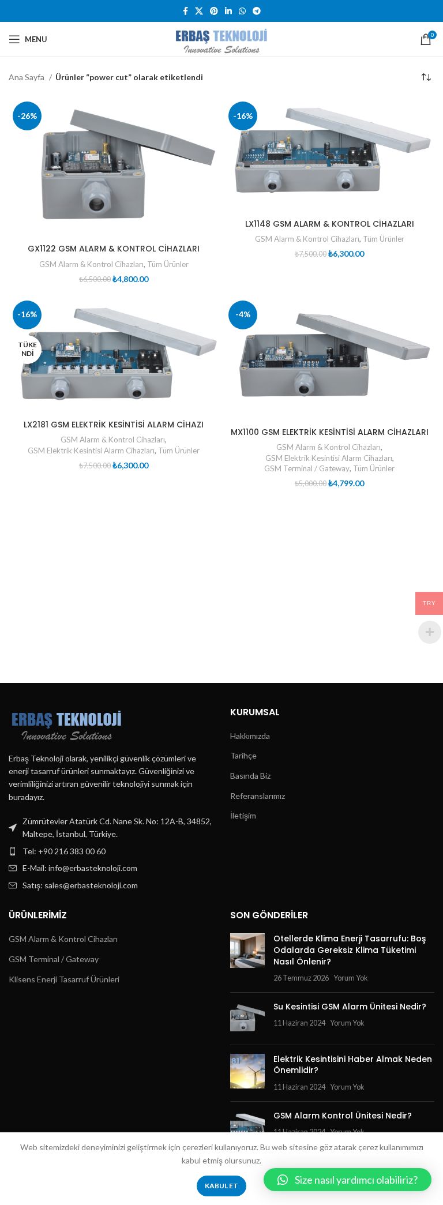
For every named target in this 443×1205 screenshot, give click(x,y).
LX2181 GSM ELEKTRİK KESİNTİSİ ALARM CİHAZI (114, 424)
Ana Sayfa (27, 77)
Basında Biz (250, 775)
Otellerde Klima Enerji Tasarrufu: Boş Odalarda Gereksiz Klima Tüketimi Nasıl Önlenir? (349, 950)
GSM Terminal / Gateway (307, 468)
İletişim (243, 815)
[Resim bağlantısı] (67, 722)
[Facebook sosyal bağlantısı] (185, 10)
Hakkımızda (250, 736)
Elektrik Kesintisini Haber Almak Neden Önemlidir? (352, 1064)
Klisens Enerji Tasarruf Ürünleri (64, 979)
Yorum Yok (350, 978)
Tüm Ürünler (168, 264)
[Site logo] (221, 38)
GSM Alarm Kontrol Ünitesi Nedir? (342, 1115)
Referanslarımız (257, 796)
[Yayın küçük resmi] (247, 958)
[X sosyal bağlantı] (199, 10)
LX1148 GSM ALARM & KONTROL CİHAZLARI (329, 224)
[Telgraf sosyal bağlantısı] (256, 10)
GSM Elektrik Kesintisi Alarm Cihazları (91, 450)
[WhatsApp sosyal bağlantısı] (242, 10)
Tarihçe (243, 755)
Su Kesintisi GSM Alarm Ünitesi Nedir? (349, 1006)
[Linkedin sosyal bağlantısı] (228, 10)
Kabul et (221, 1185)
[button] (347, 1179)
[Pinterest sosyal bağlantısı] (214, 10)
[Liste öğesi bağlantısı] (111, 851)
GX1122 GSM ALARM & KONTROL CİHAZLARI (114, 248)
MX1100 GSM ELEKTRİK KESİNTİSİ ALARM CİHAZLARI (330, 432)
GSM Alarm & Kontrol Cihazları (91, 264)
